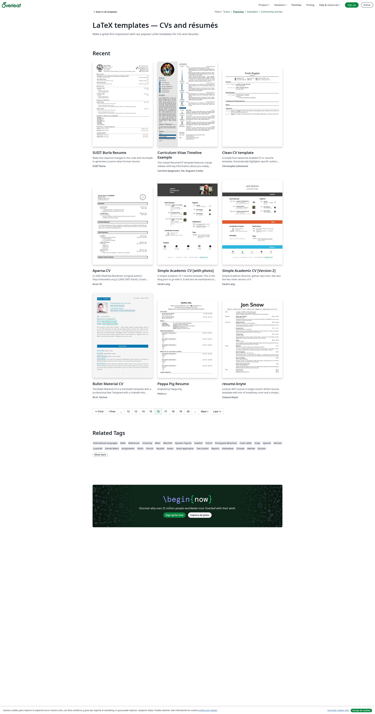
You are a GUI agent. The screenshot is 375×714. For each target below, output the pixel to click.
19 (180, 411)
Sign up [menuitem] (352, 5)
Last (217, 411)
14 (143, 411)
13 (135, 411)
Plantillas (238, 11)
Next (204, 411)
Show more (100, 454)
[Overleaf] (11, 5)
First (99, 411)
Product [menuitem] (263, 5)
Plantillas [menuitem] (296, 5)
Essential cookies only (338, 710)
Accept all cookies (361, 710)
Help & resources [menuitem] (328, 5)
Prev (111, 411)
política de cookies (208, 710)
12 (128, 411)
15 (150, 411)
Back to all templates (105, 11)
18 (173, 411)
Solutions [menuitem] (279, 5)
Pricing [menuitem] (310, 5)
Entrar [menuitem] (367, 5)
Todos (226, 11)
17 (165, 411)
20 (188, 411)
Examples (252, 11)
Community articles (271, 11)
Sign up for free (174, 515)
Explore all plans (199, 515)
